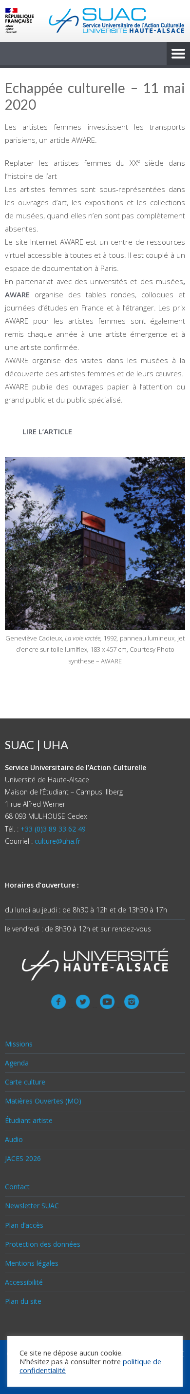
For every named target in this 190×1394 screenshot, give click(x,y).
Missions (19, 1043)
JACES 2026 (23, 1158)
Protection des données (42, 1244)
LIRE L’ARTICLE (47, 431)
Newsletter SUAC (32, 1205)
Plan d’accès (24, 1225)
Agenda (17, 1062)
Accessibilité (24, 1282)
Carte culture (25, 1081)
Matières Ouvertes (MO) (43, 1100)
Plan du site (23, 1301)
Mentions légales (31, 1263)
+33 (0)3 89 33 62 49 (53, 828)
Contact (17, 1186)
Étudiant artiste (29, 1120)
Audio (14, 1139)
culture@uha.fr (57, 841)
